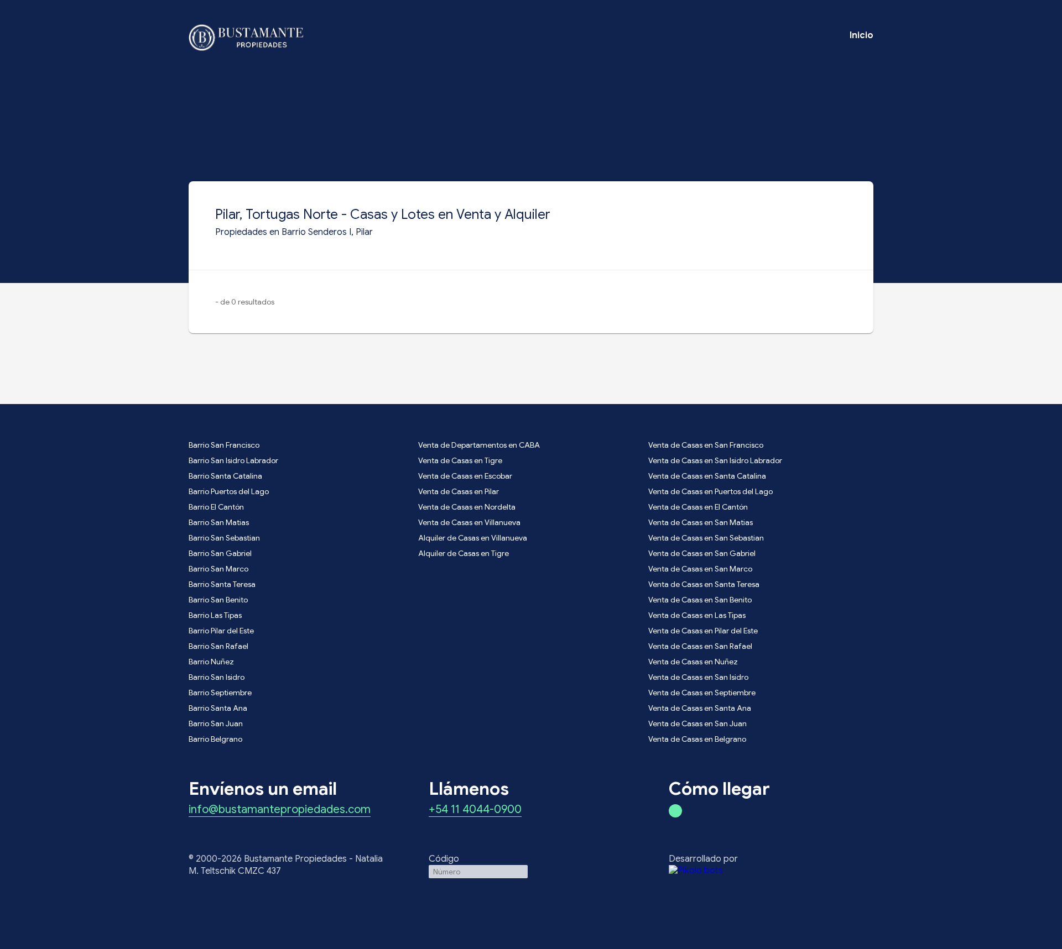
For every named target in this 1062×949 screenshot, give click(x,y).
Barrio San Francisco (224, 445)
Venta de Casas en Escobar (465, 476)
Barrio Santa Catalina (225, 476)
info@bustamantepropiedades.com (280, 810)
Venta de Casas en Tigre (460, 460)
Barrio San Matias (219, 522)
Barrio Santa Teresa (222, 584)
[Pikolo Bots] (771, 870)
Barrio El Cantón (216, 507)
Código (444, 858)
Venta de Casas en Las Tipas (697, 615)
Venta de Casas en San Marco (700, 569)
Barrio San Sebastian (224, 538)
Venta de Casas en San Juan (697, 723)
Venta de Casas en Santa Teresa (703, 584)
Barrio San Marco (218, 569)
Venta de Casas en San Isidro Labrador (715, 460)
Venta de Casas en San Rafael (700, 646)
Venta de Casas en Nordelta (467, 507)
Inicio (861, 35)
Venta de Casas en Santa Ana (699, 708)
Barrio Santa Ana (218, 708)
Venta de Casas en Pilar (458, 491)
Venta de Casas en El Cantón (698, 507)
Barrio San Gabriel (220, 553)
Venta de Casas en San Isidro (698, 677)
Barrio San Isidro (216, 677)
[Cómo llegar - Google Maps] (675, 810)
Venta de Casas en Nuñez (693, 662)
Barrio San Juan (216, 723)
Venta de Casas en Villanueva (469, 522)
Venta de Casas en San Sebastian (706, 538)
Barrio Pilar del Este (221, 631)
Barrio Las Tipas (215, 615)
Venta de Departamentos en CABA (479, 445)
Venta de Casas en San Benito (700, 600)
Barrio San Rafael (218, 646)
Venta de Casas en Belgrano (697, 739)
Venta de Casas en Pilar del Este (703, 631)
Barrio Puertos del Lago (229, 491)
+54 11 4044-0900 (475, 810)
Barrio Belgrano (215, 739)
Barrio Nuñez (211, 662)
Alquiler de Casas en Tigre (463, 553)
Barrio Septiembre (220, 693)
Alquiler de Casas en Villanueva (472, 538)
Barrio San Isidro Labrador (233, 460)
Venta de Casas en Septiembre (702, 693)
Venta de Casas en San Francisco (705, 445)
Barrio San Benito (218, 600)
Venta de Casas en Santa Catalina (707, 476)
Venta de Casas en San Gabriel (702, 553)
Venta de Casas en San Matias (700, 522)
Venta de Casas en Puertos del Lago (710, 491)
